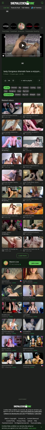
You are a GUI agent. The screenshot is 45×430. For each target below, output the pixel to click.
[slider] (22, 55)
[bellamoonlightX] (33, 344)
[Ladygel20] (33, 310)
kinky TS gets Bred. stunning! (31, 182)
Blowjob (32, 94)
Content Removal (33, 418)
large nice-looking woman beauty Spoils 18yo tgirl (10, 115)
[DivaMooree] (12, 310)
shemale (14, 88)
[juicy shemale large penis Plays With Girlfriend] (33, 110)
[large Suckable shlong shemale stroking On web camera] (12, 127)
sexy (5, 91)
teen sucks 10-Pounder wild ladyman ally (10, 249)
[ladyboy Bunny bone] (12, 160)
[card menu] (21, 116)
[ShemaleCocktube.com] (22, 3)
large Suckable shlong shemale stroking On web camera (10, 132)
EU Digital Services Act (22, 423)
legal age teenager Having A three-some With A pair (10, 182)
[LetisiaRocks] (12, 293)
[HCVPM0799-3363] (33, 211)
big (20, 88)
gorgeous (12, 91)
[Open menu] (3, 3)
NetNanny (31, 413)
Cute (38, 94)
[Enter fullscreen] (40, 54)
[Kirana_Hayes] (12, 344)
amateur (25, 88)
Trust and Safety (36, 423)
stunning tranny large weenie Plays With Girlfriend (10, 215)
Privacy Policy (21, 421)
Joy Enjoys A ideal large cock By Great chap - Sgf (31, 165)
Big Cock (25, 94)
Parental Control (7, 423)
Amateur (18, 94)
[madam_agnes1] (12, 227)
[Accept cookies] (41, 427)
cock (38, 88)
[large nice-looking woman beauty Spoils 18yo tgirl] (12, 110)
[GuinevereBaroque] (12, 327)
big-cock (25, 91)
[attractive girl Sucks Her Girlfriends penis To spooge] (33, 244)
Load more (22, 256)
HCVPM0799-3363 (28, 215)
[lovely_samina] (33, 276)
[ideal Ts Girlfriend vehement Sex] (33, 227)
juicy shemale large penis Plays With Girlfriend (31, 115)
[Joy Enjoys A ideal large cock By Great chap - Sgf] (33, 160)
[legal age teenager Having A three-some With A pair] (12, 177)
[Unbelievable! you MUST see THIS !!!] (33, 127)
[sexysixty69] (12, 276)
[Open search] (42, 3)
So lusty (25, 149)
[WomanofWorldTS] (33, 293)
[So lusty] (33, 144)
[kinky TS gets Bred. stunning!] (33, 177)
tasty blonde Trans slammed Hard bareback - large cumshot (31, 199)
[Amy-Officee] (12, 144)
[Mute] (5, 37)
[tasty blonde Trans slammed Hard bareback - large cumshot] (33, 194)
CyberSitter (38, 413)
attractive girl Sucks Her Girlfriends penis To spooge (31, 249)
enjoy (19, 91)
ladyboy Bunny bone (8, 165)
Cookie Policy (10, 421)
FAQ (35, 421)
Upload (30, 421)
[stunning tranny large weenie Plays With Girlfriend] (12, 211)
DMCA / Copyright (10, 418)
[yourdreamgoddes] (33, 360)
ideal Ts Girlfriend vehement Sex (31, 232)
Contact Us (21, 418)
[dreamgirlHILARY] (12, 360)
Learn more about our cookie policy (31, 411)
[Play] (22, 45)
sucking (33, 88)
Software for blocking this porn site (14, 413)
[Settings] (40, 37)
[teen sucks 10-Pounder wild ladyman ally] (12, 244)
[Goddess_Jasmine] (12, 194)
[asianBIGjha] (33, 327)
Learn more (32, 428)
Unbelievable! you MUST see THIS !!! (31, 132)
